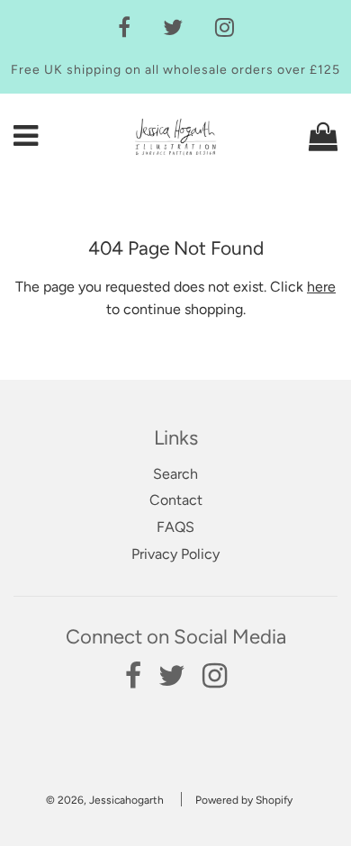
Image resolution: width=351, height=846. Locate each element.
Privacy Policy (175, 553)
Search (175, 473)
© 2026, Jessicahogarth (105, 800)
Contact (175, 499)
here (321, 286)
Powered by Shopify (243, 800)
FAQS (175, 527)
